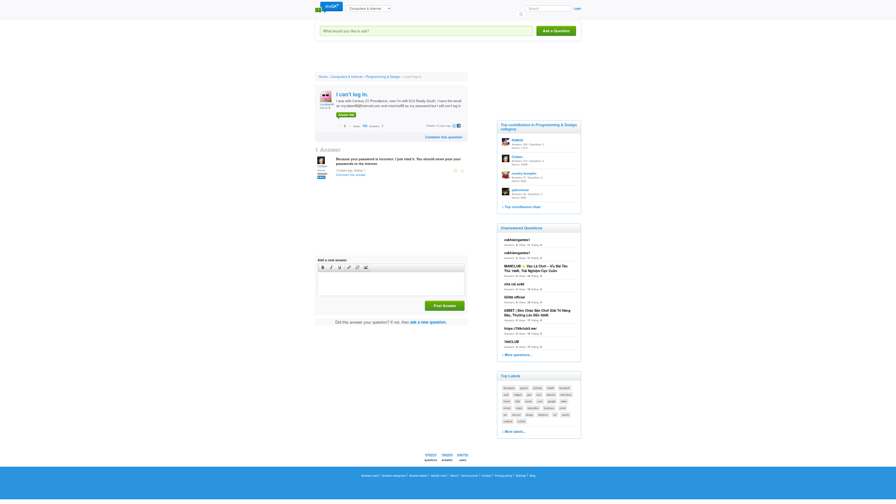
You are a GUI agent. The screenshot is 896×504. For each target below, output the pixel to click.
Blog (533, 475)
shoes (507, 408)
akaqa (529, 414)
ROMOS (517, 140)
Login (577, 8)
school (521, 421)
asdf (506, 394)
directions (565, 394)
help (517, 401)
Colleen (322, 166)
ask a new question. (428, 322)
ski (505, 414)
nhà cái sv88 (514, 284)
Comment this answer (350, 174)
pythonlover (520, 190)
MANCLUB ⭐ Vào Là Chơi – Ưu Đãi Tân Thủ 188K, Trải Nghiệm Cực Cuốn (536, 268)
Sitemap (521, 475)
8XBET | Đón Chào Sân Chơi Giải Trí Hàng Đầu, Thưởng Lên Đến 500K (537, 312)
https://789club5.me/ (520, 328)
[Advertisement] (400, 60)
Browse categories (394, 475)
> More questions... (517, 354)
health (550, 388)
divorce (516, 414)
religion (518, 394)
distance (543, 414)
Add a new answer (332, 260)
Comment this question (443, 137)
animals (537, 388)
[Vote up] (340, 126)
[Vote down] (350, 126)
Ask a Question (556, 30)
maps (519, 408)
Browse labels (418, 475)
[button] (322, 267)
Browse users (370, 475)
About (454, 475)
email (562, 408)
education (533, 408)
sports (565, 414)
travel (507, 401)
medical (508, 421)
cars (539, 401)
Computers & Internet (347, 76)
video (564, 401)
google (551, 401)
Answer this (346, 115)
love (539, 394)
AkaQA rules (439, 475)
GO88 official (514, 297)
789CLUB (511, 341)
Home (323, 76)
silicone (551, 394)
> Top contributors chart (521, 206)
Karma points (469, 475)
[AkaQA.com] (329, 7)
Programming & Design (383, 76)
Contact (486, 475)
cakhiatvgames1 (517, 239)
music (528, 401)
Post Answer (445, 305)
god (529, 394)
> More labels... (514, 431)
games (524, 388)
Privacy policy (503, 475)
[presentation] (323, 268)
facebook (564, 388)
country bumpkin (524, 173)
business (549, 408)
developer (509, 388)
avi (554, 414)
